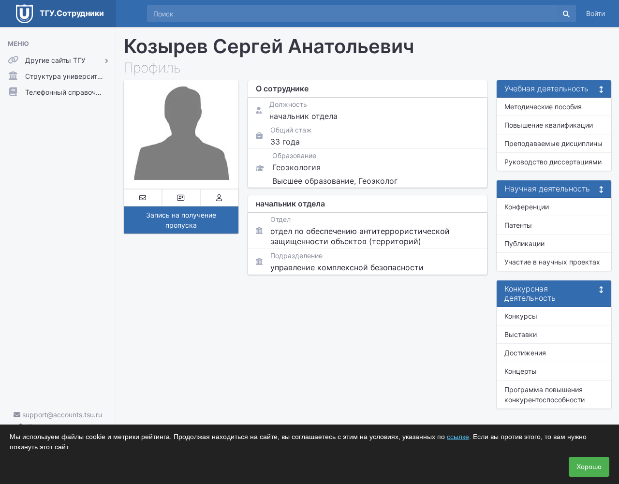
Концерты (520, 371)
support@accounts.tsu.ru (61, 415)
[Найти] (566, 13)
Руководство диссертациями (553, 162)
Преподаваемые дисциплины (553, 143)
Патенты (518, 225)
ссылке (458, 436)
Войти (595, 13)
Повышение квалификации (548, 125)
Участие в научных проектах (552, 262)
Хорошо (589, 466)
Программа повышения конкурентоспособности (544, 394)
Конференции (526, 207)
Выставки (520, 334)
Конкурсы (520, 316)
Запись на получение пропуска (181, 220)
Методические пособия (543, 107)
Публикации (524, 243)
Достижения (525, 353)
